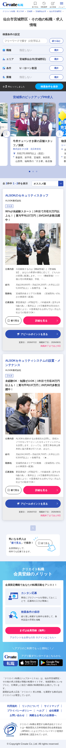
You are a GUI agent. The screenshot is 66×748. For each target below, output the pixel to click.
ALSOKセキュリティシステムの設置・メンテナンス (32, 363)
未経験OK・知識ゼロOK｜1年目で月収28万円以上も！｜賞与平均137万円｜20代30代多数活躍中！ (32, 385)
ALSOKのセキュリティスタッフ (26, 195)
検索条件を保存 (49, 86)
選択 (56, 50)
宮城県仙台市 (41, 11)
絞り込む (56, 41)
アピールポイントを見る (34, 334)
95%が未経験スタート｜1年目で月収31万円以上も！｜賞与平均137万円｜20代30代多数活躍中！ (32, 215)
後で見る (15, 320)
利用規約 (12, 706)
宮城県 (29, 11)
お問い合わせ (17, 715)
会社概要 (54, 710)
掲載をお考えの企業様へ (42, 715)
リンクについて (30, 706)
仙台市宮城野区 (55, 11)
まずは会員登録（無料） (33, 630)
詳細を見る (41, 320)
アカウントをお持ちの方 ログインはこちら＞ (33, 637)
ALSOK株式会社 (13, 200)
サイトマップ (51, 706)
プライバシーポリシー (19, 710)
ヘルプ (40, 710)
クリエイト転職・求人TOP (13, 11)
